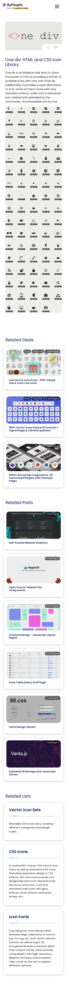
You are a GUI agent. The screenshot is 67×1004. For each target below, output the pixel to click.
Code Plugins (52, 351)
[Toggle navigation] (57, 6)
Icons (27, 351)
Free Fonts (38, 351)
